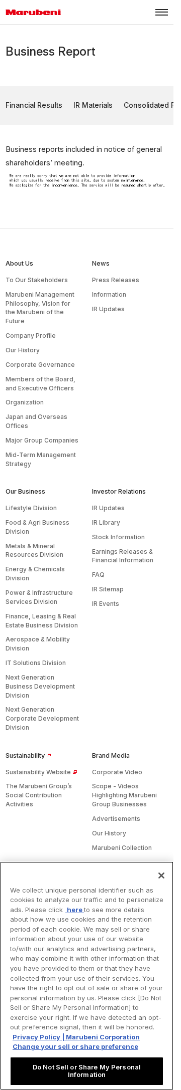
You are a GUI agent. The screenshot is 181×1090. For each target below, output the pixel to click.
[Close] (161, 875)
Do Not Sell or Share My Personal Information (87, 1071)
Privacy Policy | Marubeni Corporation (76, 1037)
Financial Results (34, 105)
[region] (86, 975)
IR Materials (93, 105)
